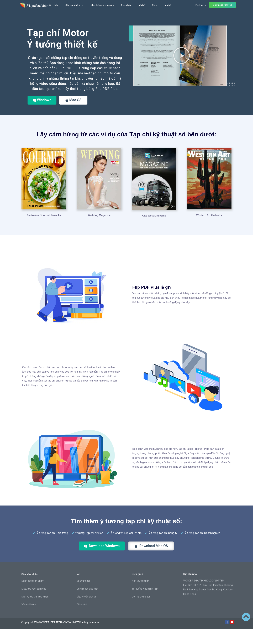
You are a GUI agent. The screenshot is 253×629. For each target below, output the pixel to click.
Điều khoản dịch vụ (87, 596)
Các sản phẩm (72, 5)
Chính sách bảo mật (87, 588)
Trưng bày (126, 5)
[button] (181, 55)
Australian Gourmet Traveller (44, 215)
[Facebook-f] (227, 622)
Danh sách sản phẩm (33, 580)
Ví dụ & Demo (29, 604)
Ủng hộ (167, 5)
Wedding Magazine (99, 215)
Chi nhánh (82, 604)
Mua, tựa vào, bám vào (102, 5)
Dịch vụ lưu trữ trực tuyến (35, 596)
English (199, 5)
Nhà (57, 5)
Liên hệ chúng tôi (141, 596)
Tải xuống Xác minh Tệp (145, 588)
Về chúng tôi (83, 580)
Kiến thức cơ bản (140, 580)
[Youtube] (232, 622)
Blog (154, 5)
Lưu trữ (141, 5)
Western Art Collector (209, 215)
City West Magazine (154, 215)
